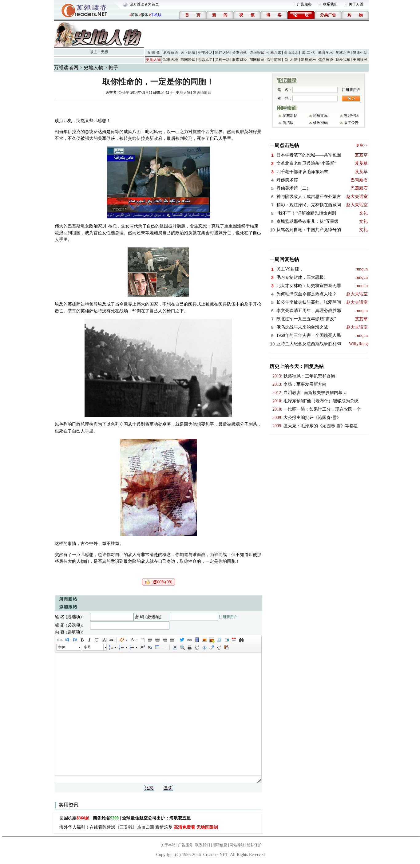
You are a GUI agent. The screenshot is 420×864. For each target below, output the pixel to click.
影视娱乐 (308, 59)
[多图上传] (211, 640)
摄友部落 (239, 52)
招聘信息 (219, 845)
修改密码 (320, 122)
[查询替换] (241, 640)
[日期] (234, 640)
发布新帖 (290, 115)
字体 (61, 647)
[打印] (189, 647)
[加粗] (82, 640)
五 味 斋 (153, 52)
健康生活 (360, 52)
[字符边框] (104, 640)
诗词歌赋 (256, 52)
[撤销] (67, 640)
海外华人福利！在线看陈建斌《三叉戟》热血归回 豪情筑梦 (138, 827)
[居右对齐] (164, 640)
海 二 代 (308, 52)
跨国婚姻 (187, 59)
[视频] (197, 640)
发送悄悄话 (202, 92)
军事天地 (170, 59)
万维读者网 (66, 67)
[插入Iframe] (226, 640)
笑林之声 (342, 52)
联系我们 (330, 4)
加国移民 (256, 59)
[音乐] (219, 640)
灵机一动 (222, 59)
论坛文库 (320, 115)
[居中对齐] (157, 640)
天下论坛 (187, 52)
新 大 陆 (291, 59)
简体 (134, 15)
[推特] (182, 640)
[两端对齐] (172, 640)
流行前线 (274, 59)
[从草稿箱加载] (226, 647)
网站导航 (237, 845)
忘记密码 (351, 115)
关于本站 (168, 845)
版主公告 (351, 122)
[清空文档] (142, 640)
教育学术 (325, 52)
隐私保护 (254, 845)
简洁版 (288, 122)
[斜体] (89, 640)
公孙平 (123, 92)
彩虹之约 (222, 52)
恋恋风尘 (205, 59)
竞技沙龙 (205, 52)
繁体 (144, 15)
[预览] (182, 647)
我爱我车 (342, 59)
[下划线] (96, 640)
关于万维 (356, 4)
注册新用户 (228, 617)
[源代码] (60, 640)
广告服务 (304, 4)
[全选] (175, 647)
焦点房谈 (325, 59)
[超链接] (189, 640)
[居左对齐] (150, 640)
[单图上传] (204, 640)
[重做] (74, 640)
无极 (104, 52)
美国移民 (360, 59)
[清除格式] (211, 647)
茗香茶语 (170, 52)
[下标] (149, 647)
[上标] (142, 647)
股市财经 (239, 59)
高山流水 (291, 52)
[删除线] (111, 640)
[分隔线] (164, 647)
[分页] (197, 647)
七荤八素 (274, 52)
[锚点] (204, 647)
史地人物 (153, 59)
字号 (87, 647)
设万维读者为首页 (144, 4)
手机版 (156, 15)
